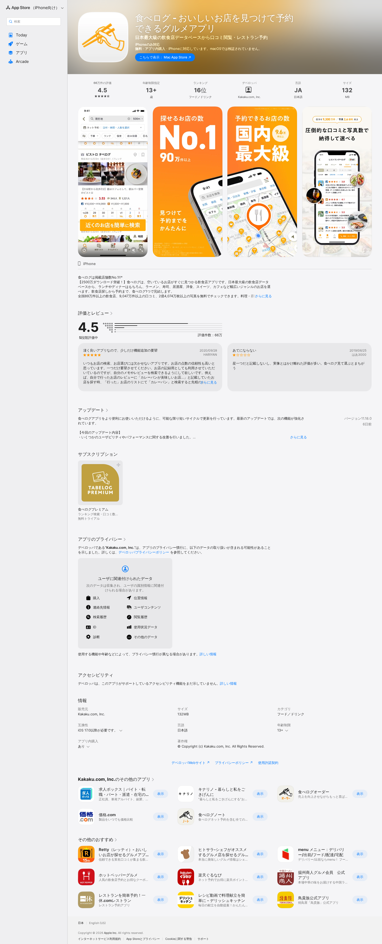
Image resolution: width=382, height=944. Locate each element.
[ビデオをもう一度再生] (84, 250)
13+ (280, 730)
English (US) (97, 923)
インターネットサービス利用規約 (99, 939)
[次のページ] (376, 182)
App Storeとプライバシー (143, 939)
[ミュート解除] (133, 250)
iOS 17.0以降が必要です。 (97, 730)
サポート (203, 939)
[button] (34, 35)
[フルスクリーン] (141, 250)
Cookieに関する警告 (178, 939)
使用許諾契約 (268, 763)
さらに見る (263, 296)
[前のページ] (72, 182)
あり (81, 746)
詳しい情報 (208, 654)
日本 (81, 923)
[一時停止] (126, 250)
